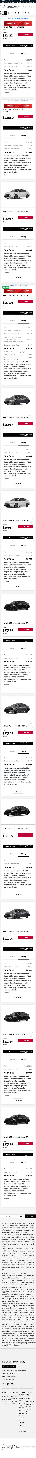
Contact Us (9, 1366)
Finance (14, 1392)
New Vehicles (6, 1396)
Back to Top (30, 1216)
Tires (20, 1425)
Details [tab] (12, 53)
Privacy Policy (9, 1447)
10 (13, 1216)
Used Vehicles (6, 1399)
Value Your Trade (10, 45)
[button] (31, 28)
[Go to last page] (21, 1216)
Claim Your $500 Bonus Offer (26, 45)
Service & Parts (22, 1393)
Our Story (29, 1399)
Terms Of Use (13, 1446)
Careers (28, 1409)
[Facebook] (4, 1384)
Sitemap (18, 1447)
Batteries (21, 1423)
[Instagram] (8, 1384)
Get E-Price (26, 34)
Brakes (21, 1428)
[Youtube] (12, 1384)
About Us (29, 1393)
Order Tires (22, 1410)
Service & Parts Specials (22, 1405)
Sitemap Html (23, 1447)
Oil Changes (22, 1431)
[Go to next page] (17, 1216)
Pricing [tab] (23, 53)
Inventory (6, 1392)
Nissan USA (34, 1447)
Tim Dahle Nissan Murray (4, 1446)
